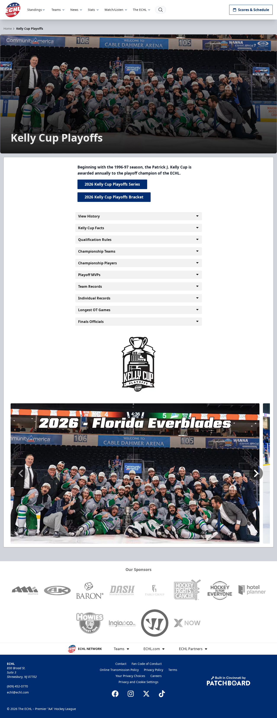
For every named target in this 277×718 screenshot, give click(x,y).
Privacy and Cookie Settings (138, 682)
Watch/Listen (114, 10)
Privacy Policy (153, 670)
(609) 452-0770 (17, 686)
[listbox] (138, 473)
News (74, 10)
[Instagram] (131, 694)
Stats (91, 10)
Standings (34, 10)
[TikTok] (162, 694)
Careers (156, 676)
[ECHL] (12, 10)
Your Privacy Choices (130, 676)
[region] (138, 473)
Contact (120, 664)
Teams (56, 10)
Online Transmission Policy (119, 670)
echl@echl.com (18, 692)
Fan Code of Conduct (147, 664)
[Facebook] (115, 694)
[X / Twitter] (146, 694)
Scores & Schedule (253, 9)
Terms (172, 670)
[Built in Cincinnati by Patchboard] (228, 680)
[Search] (160, 9)
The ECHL (140, 10)
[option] (135, 473)
